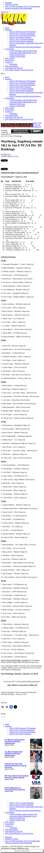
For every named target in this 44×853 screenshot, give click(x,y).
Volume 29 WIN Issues (17, 56)
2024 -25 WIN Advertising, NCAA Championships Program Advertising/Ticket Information (22, 7)
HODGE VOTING (11, 4)
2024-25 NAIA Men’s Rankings (20, 37)
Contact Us (9, 62)
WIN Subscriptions (11, 66)
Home (7, 28)
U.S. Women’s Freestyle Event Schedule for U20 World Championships (15, 741)
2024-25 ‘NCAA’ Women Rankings (21, 39)
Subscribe (8, 3)
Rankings (8, 30)
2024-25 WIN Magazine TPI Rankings (22, 32)
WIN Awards (9, 58)
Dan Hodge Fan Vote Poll (14, 68)
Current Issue (9, 49)
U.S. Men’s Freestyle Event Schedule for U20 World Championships (13, 753)
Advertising (13, 64)
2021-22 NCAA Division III (37, 125)
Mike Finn (6, 154)
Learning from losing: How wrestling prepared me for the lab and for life (16, 765)
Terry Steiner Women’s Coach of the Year (19, 70)
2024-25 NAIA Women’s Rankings (21, 41)
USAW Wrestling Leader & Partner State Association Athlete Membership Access (23, 52)
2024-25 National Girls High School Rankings (25, 47)
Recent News (9, 60)
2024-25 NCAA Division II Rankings (22, 33)
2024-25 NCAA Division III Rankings (22, 35)
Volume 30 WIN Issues (17, 55)
